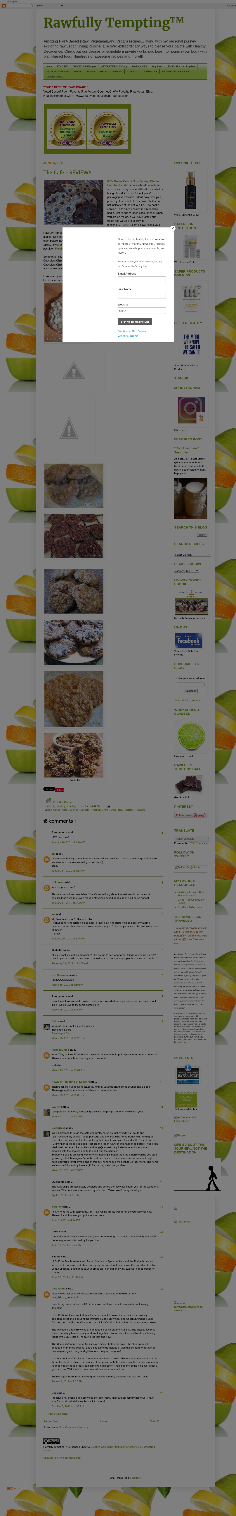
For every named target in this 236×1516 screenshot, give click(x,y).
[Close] (173, 228)
